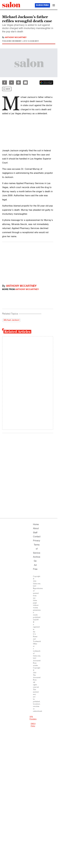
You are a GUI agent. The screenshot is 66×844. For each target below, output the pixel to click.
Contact (36, 537)
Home (36, 525)
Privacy (36, 541)
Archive (36, 557)
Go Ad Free (35, 565)
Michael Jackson (11, 320)
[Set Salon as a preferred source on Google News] (46, 82)
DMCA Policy (33, 725)
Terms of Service (36, 549)
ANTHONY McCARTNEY (15, 37)
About (36, 529)
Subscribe (42, 5)
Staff (35, 533)
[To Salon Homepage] (11, 4)
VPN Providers (33, 718)
